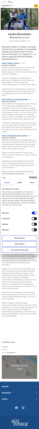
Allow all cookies (19, 238)
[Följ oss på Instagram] (23, 407)
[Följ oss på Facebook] (16, 407)
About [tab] (32, 182)
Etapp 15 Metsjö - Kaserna (11, 63)
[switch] (34, 218)
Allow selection (19, 244)
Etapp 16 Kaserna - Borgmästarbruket (15, 99)
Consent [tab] (7, 182)
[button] (19, 19)
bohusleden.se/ (11, 352)
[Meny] (36, 6)
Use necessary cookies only (19, 250)
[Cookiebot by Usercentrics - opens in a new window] (29, 177)
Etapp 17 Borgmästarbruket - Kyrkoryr (15, 136)
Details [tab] (19, 182)
